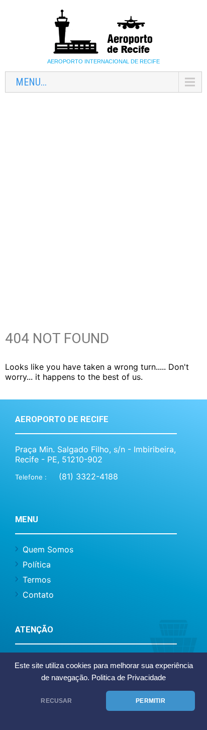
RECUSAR (56, 700)
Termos (37, 580)
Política (37, 564)
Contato (38, 595)
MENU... (31, 82)
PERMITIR (150, 700)
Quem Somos (48, 549)
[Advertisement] (103, 203)
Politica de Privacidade (128, 678)
